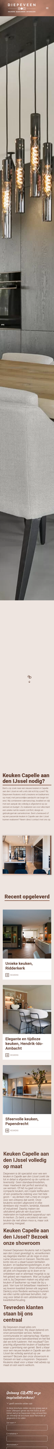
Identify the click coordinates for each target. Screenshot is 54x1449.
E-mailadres (12, 1434)
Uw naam (11, 1423)
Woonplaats (12, 1445)
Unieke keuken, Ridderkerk (19, 965)
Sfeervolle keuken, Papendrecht (22, 1121)
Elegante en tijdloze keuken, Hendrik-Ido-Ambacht (24, 1044)
